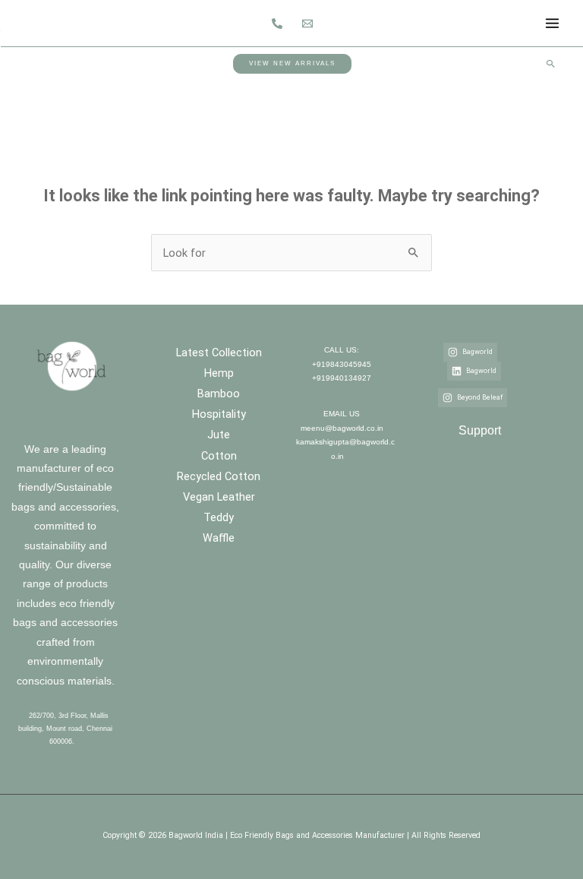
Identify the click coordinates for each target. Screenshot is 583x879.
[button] (292, 63)
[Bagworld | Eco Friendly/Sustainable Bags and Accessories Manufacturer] (27, 22)
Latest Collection (219, 352)
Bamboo (218, 393)
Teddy (218, 517)
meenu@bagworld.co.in (342, 428)
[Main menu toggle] (552, 23)
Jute (218, 434)
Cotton (219, 456)
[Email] (307, 23)
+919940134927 (341, 378)
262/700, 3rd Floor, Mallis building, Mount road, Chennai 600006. (65, 728)
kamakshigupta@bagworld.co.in (345, 449)
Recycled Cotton (218, 476)
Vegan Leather (219, 497)
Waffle (219, 538)
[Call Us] (277, 23)
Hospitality (219, 414)
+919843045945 (341, 364)
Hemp (219, 373)
